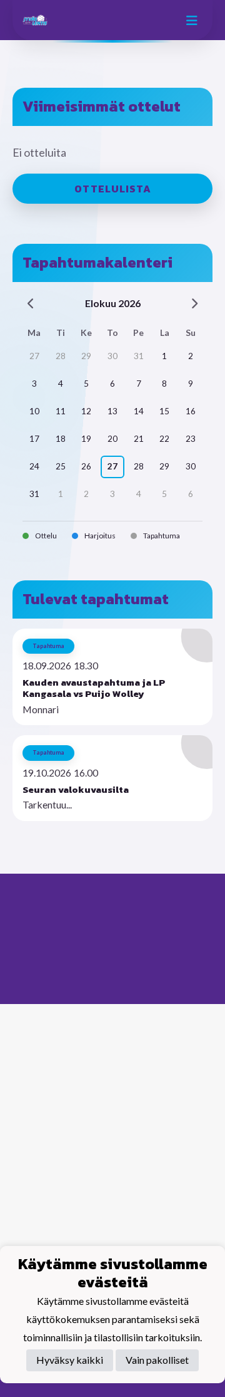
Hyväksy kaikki (69, 1360)
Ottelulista (112, 188)
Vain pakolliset (157, 1360)
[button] (112, 677)
